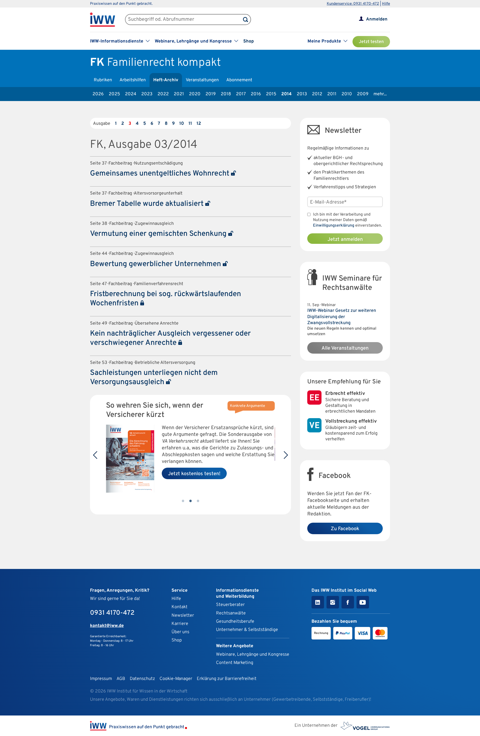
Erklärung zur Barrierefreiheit (226, 679)
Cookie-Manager (176, 679)
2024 (130, 94)
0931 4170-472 (112, 613)
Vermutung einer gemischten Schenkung (159, 234)
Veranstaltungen (202, 80)
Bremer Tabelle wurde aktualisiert (147, 204)
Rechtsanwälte (231, 613)
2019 (211, 94)
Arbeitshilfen (133, 80)
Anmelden (377, 19)
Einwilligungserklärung (333, 225)
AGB (120, 679)
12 (198, 124)
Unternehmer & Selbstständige (247, 630)
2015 (271, 94)
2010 (347, 94)
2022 (163, 94)
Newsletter (183, 615)
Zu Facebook (345, 529)
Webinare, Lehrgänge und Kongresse (252, 654)
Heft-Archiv (165, 80)
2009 (362, 94)
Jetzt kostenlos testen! (194, 474)
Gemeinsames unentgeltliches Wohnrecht (160, 173)
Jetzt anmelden (345, 239)
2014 (286, 94)
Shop (248, 41)
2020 (194, 94)
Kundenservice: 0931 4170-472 (353, 4)
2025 (114, 94)
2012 (317, 94)
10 (181, 124)
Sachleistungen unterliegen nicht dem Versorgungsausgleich (154, 377)
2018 (226, 94)
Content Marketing (234, 663)
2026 (98, 94)
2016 (256, 94)
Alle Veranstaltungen (345, 348)
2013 (302, 94)
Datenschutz (142, 679)
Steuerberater (230, 605)
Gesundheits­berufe (235, 621)
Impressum (101, 679)
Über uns (180, 632)
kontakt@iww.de (107, 626)
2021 (179, 94)
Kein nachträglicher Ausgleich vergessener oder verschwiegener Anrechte (170, 338)
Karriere (180, 624)
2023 (146, 94)
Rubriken (103, 80)
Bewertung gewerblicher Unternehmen (156, 264)
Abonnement (239, 80)
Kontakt (180, 607)
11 (190, 124)
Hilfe (386, 4)
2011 (331, 94)
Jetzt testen (371, 42)
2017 (241, 94)
